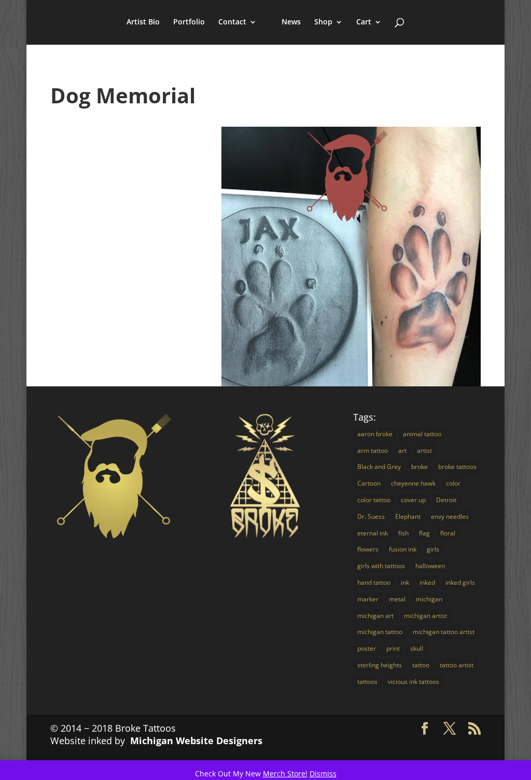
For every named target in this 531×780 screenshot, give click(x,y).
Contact (232, 22)
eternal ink (372, 533)
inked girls (460, 582)
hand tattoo (373, 582)
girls (433, 549)
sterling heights (379, 665)
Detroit (446, 499)
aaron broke (375, 433)
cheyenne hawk (413, 483)
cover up (413, 499)
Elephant (408, 516)
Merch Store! (285, 773)
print (393, 648)
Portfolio (189, 22)
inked (427, 582)
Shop (323, 22)
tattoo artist (456, 665)
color (453, 483)
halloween (430, 565)
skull (416, 648)
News (291, 22)
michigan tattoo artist (443, 631)
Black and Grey (379, 466)
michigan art (375, 615)
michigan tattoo (379, 631)
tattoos (367, 681)
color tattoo (373, 499)
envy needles (450, 516)
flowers (368, 549)
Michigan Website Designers (196, 740)
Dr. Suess (371, 516)
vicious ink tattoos (413, 681)
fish (403, 533)
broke (419, 466)
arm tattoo (372, 450)
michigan (429, 599)
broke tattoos (457, 466)
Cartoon (369, 483)
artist (424, 450)
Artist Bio (143, 22)
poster (366, 648)
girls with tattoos (381, 565)
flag (424, 533)
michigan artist (425, 615)
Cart (363, 22)
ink (405, 582)
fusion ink (402, 549)
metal (397, 599)
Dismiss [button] (323, 773)
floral (447, 533)
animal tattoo (422, 433)
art (402, 450)
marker (368, 599)
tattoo (420, 665)
